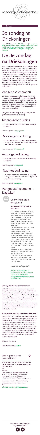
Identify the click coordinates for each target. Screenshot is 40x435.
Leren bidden (12, 49)
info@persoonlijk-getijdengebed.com (15, 387)
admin (14, 44)
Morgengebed (30, 49)
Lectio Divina (29, 47)
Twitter (18, 346)
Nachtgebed (18, 183)
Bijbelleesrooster (14, 45)
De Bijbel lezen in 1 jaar (27, 45)
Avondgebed (33, 44)
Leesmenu (5, 49)
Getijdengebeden (20, 47)
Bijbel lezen (5, 45)
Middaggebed (21, 49)
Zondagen (5, 50)
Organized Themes (20, 425)
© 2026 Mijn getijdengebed (20, 423)
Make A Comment (23, 44)
